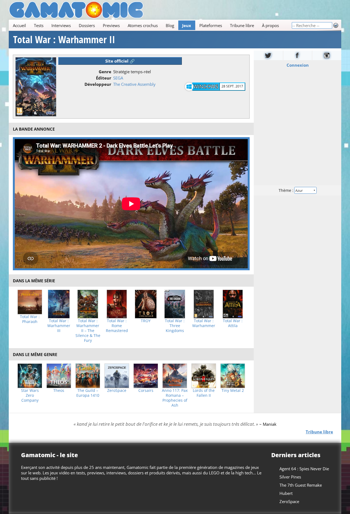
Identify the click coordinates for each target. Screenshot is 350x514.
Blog (170, 25)
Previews (111, 25)
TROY (146, 320)
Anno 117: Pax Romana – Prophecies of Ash (175, 398)
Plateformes (210, 25)
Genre (105, 71)
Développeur (97, 84)
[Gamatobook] (297, 55)
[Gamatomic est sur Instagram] (326, 55)
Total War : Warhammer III (58, 325)
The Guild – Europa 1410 (87, 393)
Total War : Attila (233, 323)
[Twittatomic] (268, 55)
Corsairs (145, 390)
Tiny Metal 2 (232, 390)
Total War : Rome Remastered (117, 325)
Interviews (61, 25)
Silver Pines (290, 477)
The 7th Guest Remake (300, 485)
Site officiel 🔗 (120, 61)
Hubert (286, 493)
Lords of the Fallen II (204, 393)
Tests (38, 25)
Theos (58, 390)
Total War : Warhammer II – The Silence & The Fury (87, 330)
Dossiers (87, 25)
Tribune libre (242, 25)
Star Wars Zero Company (30, 395)
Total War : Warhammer (203, 323)
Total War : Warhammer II (64, 40)
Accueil (19, 25)
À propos (270, 25)
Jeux (186, 25)
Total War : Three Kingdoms (175, 325)
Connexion (298, 65)
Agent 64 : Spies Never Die (304, 468)
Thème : (286, 190)
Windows (206, 86)
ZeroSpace (116, 390)
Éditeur (103, 78)
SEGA (118, 78)
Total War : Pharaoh (30, 319)
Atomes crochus (143, 25)
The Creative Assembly (134, 84)
